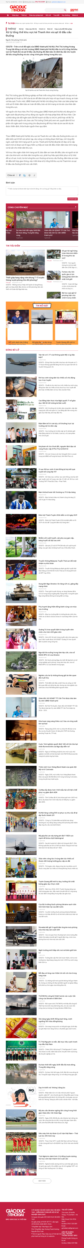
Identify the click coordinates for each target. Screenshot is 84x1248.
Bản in (29, 175)
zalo (25, 175)
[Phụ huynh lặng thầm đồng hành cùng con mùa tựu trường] (21, 616)
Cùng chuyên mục (18, 207)
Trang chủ (8, 15)
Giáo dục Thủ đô (74, 10)
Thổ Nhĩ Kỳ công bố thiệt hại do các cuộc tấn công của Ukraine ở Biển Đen (57, 997)
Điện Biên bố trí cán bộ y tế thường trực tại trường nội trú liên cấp (56, 425)
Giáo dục (15, 15)
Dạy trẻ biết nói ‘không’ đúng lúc (52, 1088)
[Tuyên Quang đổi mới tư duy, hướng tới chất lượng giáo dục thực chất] (66, 325)
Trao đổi (56, 15)
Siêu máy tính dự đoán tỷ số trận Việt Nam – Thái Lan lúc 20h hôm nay (58, 1134)
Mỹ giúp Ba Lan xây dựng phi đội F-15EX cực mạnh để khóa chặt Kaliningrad (42, 344)
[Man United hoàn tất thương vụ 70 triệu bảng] (21, 501)
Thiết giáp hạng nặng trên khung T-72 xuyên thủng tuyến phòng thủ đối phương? (25, 279)
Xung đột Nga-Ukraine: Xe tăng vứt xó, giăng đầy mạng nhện (58, 585)
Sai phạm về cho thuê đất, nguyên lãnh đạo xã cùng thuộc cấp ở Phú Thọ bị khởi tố (57, 447)
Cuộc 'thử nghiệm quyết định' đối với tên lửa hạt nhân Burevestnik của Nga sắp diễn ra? (58, 745)
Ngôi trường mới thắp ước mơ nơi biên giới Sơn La (58, 951)
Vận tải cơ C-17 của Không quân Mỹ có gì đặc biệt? (57, 356)
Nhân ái (75, 15)
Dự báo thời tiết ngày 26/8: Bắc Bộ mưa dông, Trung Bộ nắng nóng (24, 232)
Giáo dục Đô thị (31, 29)
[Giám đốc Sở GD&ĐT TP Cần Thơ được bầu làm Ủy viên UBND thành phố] (53, 219)
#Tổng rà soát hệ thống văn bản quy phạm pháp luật (31, 23)
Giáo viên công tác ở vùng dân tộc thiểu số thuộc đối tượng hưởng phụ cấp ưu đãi (56, 860)
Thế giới (8, 282)
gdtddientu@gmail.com (59, 2)
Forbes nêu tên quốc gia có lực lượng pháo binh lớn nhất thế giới (70, 275)
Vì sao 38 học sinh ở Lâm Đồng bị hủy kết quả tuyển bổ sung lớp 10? (57, 470)
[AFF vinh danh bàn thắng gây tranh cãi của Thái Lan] (18, 325)
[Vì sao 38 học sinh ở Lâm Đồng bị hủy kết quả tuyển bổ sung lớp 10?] (21, 478)
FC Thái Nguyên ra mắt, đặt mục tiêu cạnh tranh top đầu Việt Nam (58, 1043)
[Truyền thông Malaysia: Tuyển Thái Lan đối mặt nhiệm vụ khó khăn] (21, 570)
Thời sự (24, 15)
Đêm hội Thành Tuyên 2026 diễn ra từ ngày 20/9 (58, 515)
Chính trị (42, 29)
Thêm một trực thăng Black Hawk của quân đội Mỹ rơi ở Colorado (58, 768)
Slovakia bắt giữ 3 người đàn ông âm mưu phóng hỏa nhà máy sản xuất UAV (58, 928)
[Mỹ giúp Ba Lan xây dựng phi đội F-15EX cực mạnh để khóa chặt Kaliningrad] (42, 325)
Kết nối (48, 15)
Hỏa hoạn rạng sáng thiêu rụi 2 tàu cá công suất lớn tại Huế (58, 722)
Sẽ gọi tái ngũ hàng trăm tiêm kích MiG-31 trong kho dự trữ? (70, 254)
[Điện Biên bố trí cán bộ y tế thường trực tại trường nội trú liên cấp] (21, 432)
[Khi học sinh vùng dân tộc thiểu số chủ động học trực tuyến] (21, 387)
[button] (69, 206)
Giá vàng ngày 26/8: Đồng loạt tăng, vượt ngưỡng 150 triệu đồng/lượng (55, 1020)
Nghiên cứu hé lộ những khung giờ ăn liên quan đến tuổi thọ (57, 676)
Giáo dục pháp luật (36, 15)
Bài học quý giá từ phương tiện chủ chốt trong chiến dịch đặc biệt (69, 296)
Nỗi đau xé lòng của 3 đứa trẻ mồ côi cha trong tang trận (58, 974)
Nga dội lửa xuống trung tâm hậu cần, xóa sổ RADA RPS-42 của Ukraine (57, 654)
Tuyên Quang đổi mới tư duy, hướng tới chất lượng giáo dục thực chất (57, 883)
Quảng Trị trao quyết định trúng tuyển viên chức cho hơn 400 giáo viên (56, 631)
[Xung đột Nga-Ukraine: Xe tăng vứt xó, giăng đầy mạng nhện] (21, 593)
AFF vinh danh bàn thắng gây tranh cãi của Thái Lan (18, 344)
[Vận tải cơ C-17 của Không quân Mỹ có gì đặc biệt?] (21, 364)
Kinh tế (49, 29)
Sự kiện (11, 23)
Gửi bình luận (72, 199)
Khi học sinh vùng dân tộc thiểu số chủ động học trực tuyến (57, 379)
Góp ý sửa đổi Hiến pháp (63, 29)
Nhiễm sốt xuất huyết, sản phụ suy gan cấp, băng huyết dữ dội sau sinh (56, 539)
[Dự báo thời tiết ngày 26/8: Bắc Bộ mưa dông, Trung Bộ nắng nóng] (25, 219)
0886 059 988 (72, 1243)
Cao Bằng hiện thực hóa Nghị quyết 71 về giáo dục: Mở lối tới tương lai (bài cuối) (57, 402)
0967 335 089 (72, 1224)
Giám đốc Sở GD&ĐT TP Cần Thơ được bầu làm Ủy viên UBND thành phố (52, 232)
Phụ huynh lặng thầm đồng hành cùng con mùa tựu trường (57, 608)
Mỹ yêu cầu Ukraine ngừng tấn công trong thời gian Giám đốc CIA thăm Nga (58, 1112)
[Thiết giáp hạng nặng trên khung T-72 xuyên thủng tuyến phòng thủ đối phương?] (25, 262)
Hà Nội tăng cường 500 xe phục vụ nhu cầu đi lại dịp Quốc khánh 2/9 (58, 814)
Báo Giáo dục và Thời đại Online (18, 8)
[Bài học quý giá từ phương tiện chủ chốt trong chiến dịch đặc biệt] (54, 296)
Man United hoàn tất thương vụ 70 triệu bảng (57, 492)
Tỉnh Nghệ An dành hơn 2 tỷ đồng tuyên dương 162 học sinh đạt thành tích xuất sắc (58, 1157)
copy (34, 175)
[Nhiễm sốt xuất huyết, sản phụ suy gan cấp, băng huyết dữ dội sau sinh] (21, 547)
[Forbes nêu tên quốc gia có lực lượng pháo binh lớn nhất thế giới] (54, 275)
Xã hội (21, 29)
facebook (20, 175)
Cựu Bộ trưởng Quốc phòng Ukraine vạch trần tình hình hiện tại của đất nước (57, 905)
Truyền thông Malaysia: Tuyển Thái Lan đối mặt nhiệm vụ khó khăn (58, 562)
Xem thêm (42, 1181)
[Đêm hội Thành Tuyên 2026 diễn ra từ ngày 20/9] (21, 524)
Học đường (66, 15)
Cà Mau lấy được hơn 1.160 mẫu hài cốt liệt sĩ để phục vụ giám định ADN (58, 791)
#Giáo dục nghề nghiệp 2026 (55, 23)
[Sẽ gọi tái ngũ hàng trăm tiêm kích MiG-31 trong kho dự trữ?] (54, 254)
